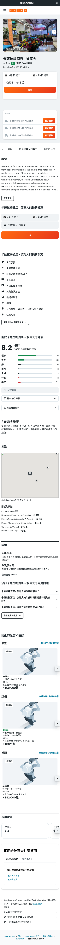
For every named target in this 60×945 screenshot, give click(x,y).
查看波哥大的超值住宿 (49, 696)
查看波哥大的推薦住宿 (49, 752)
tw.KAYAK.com (9, 936)
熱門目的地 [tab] (27, 859)
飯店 (19, 936)
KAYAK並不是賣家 (13, 912)
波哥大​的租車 (13, 875)
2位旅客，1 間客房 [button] (14, 82)
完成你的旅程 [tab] (12, 859)
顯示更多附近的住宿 (50, 643)
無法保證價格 (38, 904)
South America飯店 (32, 936)
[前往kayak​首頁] (18, 10)
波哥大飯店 (12, 879)
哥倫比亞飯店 (48, 936)
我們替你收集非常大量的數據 (18, 917)
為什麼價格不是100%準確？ (18, 922)
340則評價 (27, 63)
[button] (57, 3)
